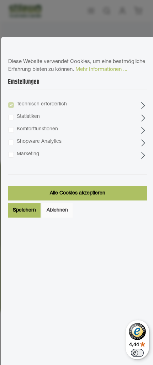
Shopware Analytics (39, 141)
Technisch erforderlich (42, 104)
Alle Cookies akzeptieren (77, 193)
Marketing (28, 154)
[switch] (137, 353)
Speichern (24, 210)
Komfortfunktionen (37, 129)
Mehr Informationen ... (101, 69)
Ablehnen (57, 210)
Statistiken (28, 116)
